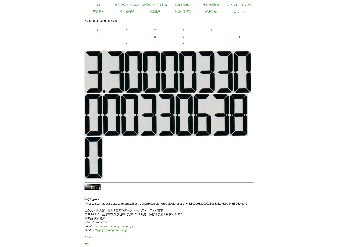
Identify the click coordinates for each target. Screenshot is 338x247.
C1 (98, 5)
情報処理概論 (211, 5)
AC (98, 30)
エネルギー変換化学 (239, 5)
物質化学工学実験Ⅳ (155, 5)
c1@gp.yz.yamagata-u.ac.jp (110, 230)
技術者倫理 (127, 11)
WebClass (211, 11)
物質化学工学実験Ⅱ (127, 5)
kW (86, 244)
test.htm (239, 11)
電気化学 (155, 11)
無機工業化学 (183, 5)
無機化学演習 (183, 11)
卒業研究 (98, 11)
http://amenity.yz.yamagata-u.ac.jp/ (111, 226)
